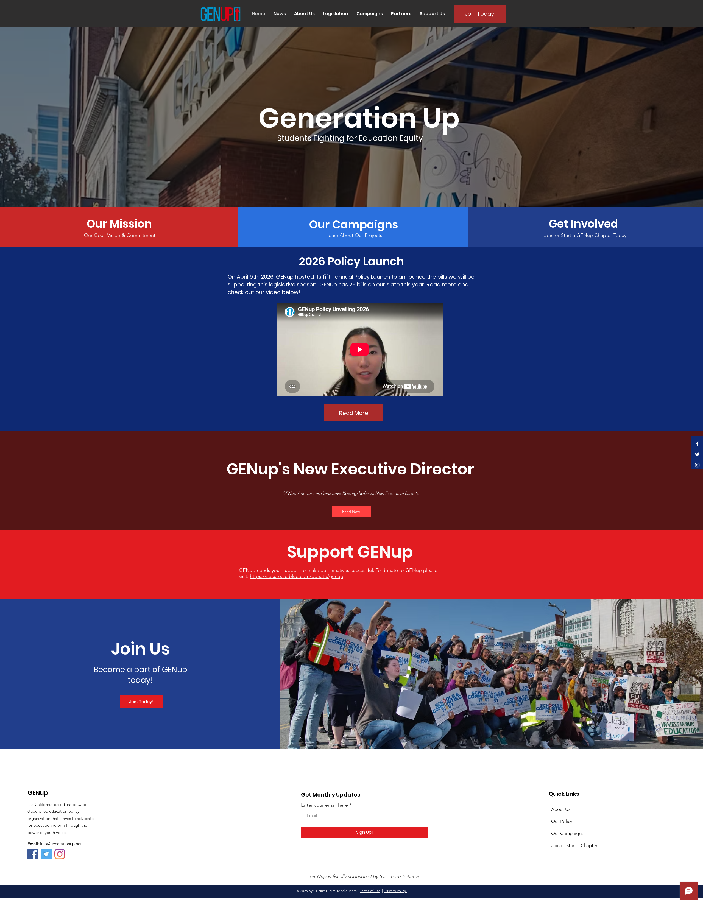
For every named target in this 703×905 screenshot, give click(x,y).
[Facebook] (32, 854)
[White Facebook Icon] (697, 444)
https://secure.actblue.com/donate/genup (296, 576)
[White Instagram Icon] (697, 465)
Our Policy (561, 821)
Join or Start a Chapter (574, 845)
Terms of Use (370, 891)
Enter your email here (324, 805)
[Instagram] (59, 854)
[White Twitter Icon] (697, 454)
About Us (560, 809)
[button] (279, 13)
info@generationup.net (61, 843)
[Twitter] (46, 854)
